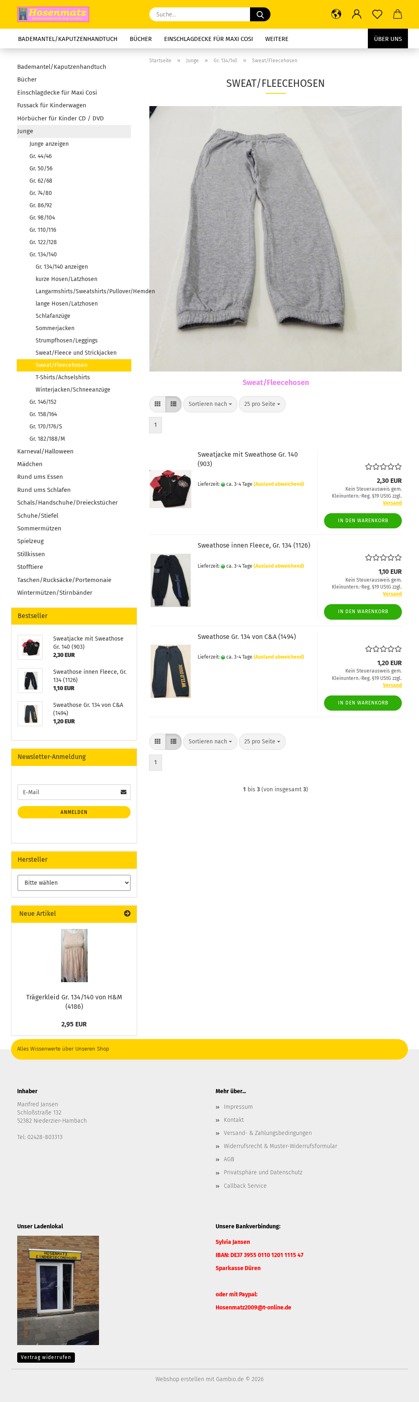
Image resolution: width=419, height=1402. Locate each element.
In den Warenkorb (363, 520)
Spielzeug (30, 541)
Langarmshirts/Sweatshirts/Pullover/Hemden (83, 291)
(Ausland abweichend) (279, 484)
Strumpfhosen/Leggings (67, 340)
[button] (336, 14)
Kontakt (234, 1120)
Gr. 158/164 (43, 414)
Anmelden (74, 812)
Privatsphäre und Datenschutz (263, 1172)
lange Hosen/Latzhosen (67, 303)
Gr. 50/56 (40, 168)
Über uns (388, 39)
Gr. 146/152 (42, 402)
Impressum (238, 1106)
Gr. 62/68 (40, 180)
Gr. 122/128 (43, 242)
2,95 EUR (74, 1024)
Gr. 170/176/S (45, 426)
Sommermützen (39, 528)
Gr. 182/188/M (47, 438)
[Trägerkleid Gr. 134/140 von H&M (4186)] (74, 955)
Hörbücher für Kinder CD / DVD (60, 118)
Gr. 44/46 (40, 156)
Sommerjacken (55, 328)
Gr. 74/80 (40, 193)
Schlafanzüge (53, 316)
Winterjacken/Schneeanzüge (73, 389)
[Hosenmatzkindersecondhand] (56, 14)
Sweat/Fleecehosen (62, 365)
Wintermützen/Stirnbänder (54, 592)
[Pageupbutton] (396, 1390)
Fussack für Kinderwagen (51, 105)
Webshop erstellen (179, 1379)
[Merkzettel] (377, 14)
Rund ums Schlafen (44, 490)
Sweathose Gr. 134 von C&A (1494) (247, 637)
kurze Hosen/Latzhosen (66, 279)
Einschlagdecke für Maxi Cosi (208, 39)
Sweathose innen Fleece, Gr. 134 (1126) (254, 545)
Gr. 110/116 (42, 229)
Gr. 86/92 (40, 205)
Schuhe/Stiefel (37, 515)
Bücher (141, 39)
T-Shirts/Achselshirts (63, 377)
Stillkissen (31, 554)
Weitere (276, 39)
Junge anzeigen (49, 143)
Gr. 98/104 (42, 217)
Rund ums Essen (40, 476)
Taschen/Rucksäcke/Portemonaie (64, 580)
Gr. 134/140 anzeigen (62, 266)
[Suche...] (260, 14)
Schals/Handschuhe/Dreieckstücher (67, 502)
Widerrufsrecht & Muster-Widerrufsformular (280, 1146)
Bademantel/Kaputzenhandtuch (67, 39)
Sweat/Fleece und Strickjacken (76, 352)
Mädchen (30, 464)
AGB (229, 1159)
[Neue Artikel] (127, 914)
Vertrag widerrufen (46, 1357)
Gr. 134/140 (43, 254)
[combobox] (210, 404)
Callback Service (245, 1185)
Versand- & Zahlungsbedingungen (268, 1133)
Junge (25, 131)
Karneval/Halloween (45, 451)
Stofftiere (30, 567)
